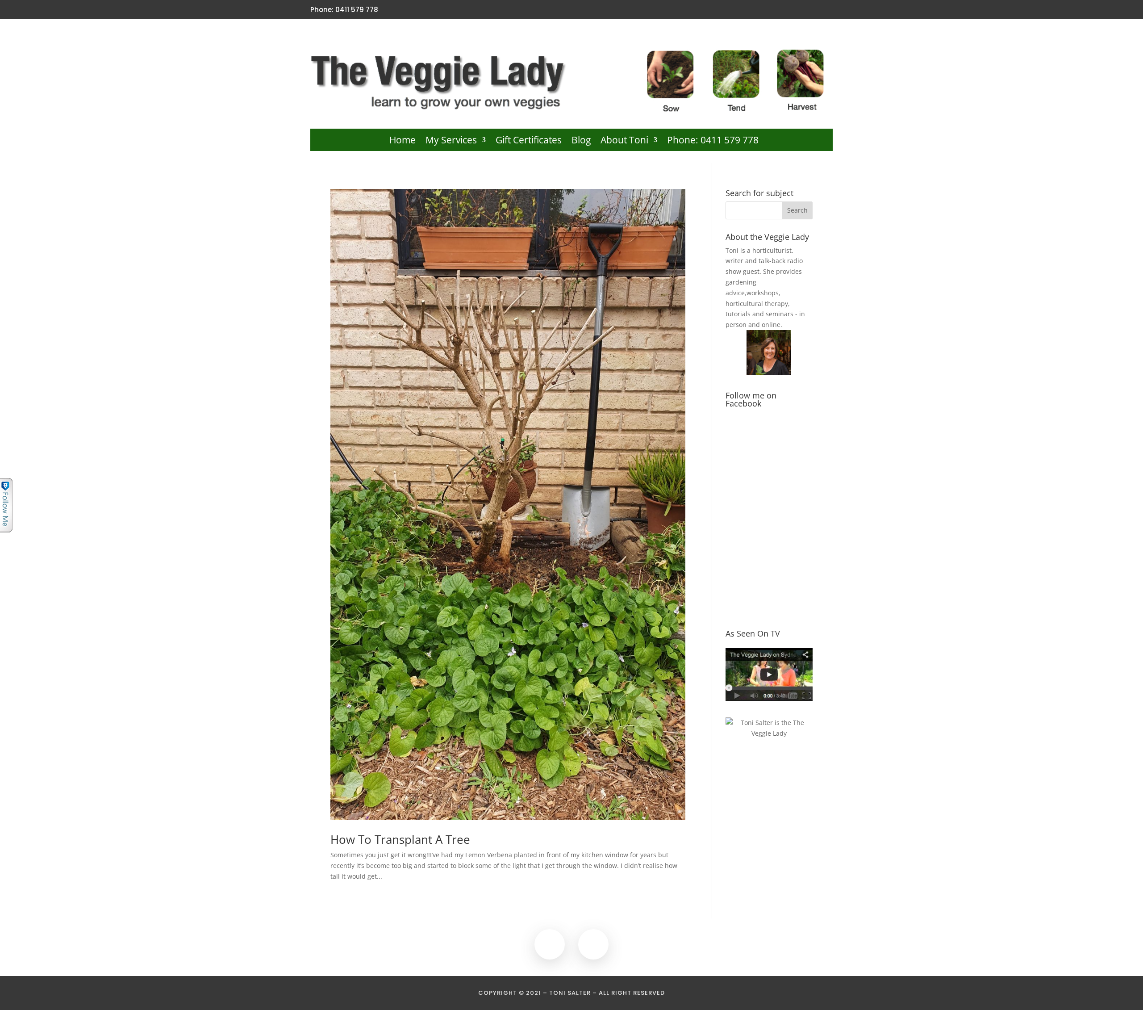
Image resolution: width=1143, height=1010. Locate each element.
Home (402, 141)
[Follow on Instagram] (827, 10)
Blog (581, 141)
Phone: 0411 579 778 (713, 141)
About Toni (624, 141)
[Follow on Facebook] (812, 10)
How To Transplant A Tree (400, 839)
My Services (451, 141)
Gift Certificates (529, 141)
